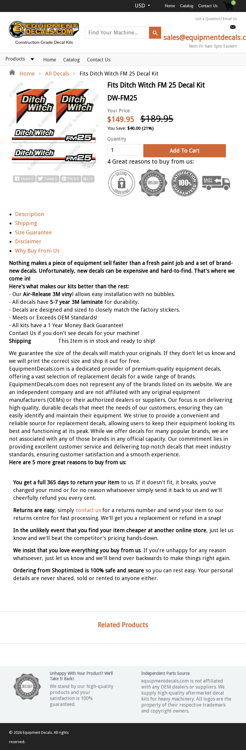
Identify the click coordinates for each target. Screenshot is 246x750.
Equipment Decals (37, 733)
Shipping (26, 223)
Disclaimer (28, 241)
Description (29, 214)
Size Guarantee (33, 232)
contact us (88, 510)
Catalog (186, 6)
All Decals (57, 73)
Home (170, 6)
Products (15, 59)
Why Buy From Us (37, 251)
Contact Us (208, 6)
